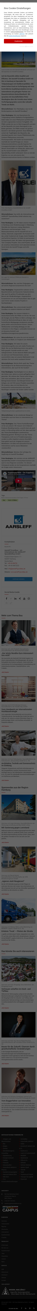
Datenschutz (29, 46)
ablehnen (22, 34)
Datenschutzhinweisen (17, 31)
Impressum (22, 46)
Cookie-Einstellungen (14, 36)
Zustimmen (18, 41)
